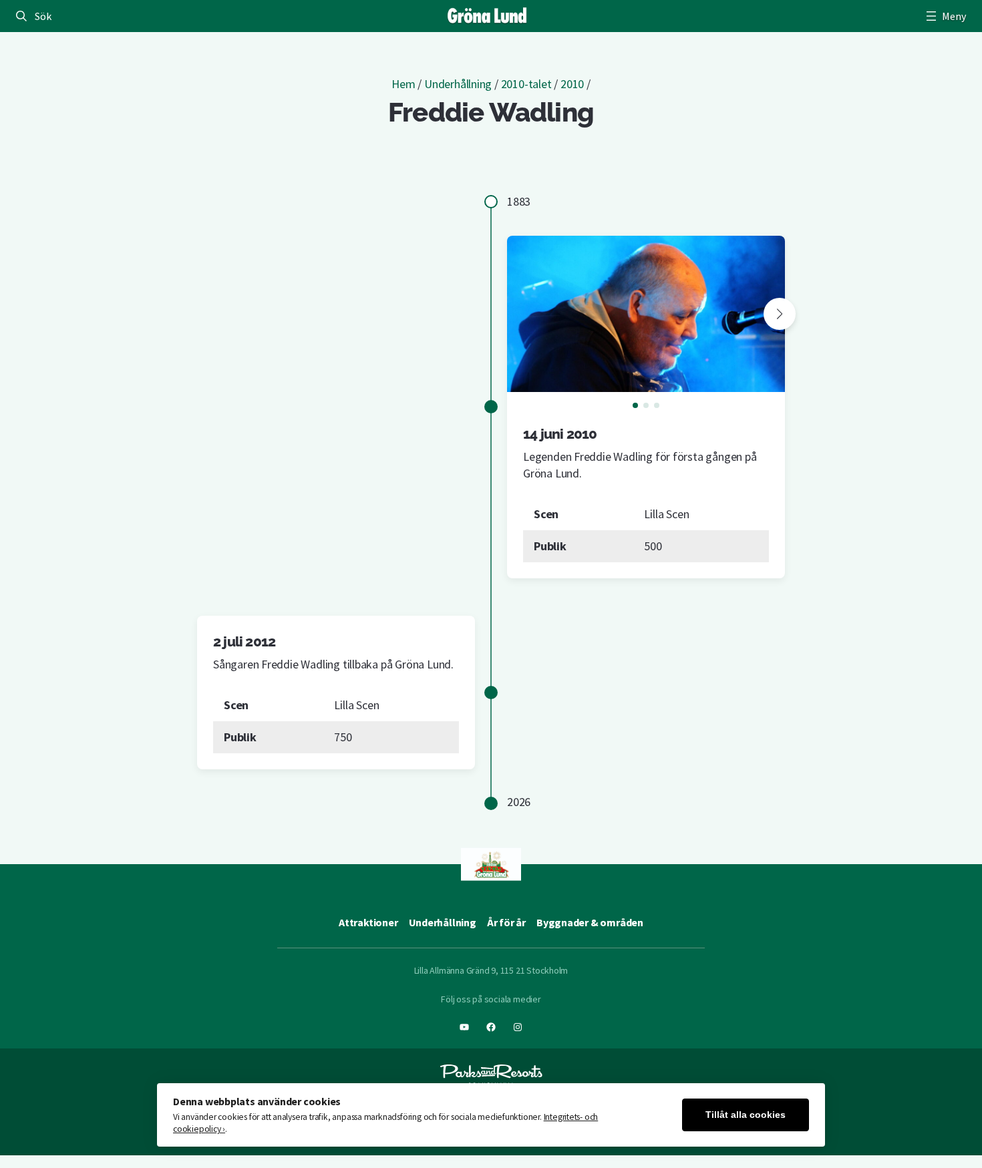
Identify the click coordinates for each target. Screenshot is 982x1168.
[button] (780, 314)
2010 (572, 83)
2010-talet (526, 83)
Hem (403, 83)
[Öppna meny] (945, 16)
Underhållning (458, 83)
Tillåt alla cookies (745, 1115)
